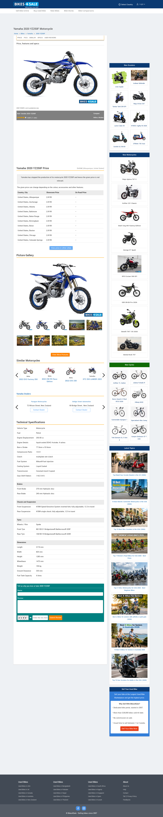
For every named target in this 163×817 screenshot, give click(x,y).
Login (141, 4)
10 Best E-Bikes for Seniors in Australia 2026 (129, 650)
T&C (124, 796)
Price (19, 37)
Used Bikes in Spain (94, 796)
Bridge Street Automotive (81, 402)
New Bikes (54, 10)
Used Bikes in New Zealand (27, 800)
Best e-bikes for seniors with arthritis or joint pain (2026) (129, 618)
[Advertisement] (81, 20)
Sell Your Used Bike (129, 689)
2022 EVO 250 (71, 381)
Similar (32, 37)
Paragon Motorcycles (39, 402)
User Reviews (50, 37)
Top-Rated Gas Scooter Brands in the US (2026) (129, 475)
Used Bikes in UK (23, 789)
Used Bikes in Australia (25, 796)
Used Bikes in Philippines (61, 796)
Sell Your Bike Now (129, 728)
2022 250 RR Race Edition (49, 380)
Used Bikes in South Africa (96, 786)
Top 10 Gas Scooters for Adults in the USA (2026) (129, 680)
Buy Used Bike (40, 10)
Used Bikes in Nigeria (95, 789)
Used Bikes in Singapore (96, 793)
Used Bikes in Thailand (60, 800)
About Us (126, 786)
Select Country (127, 4)
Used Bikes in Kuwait (95, 800)
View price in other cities (61, 248)
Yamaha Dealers (23, 393)
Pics (25, 37)
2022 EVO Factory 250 (28, 379)
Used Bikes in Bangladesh (61, 786)
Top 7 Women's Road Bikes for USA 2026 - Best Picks (129, 557)
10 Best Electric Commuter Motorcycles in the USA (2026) (129, 503)
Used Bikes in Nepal (59, 793)
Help (124, 789)
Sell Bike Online (22, 10)
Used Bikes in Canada (25, 793)
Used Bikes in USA (24, 786)
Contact (125, 793)
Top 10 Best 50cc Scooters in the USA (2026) (129, 529)
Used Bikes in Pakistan (60, 789)
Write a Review (98, 118)
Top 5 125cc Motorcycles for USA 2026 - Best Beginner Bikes (129, 589)
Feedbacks (126, 800)
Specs (40, 37)
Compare (96, 113)
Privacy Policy (132, 796)
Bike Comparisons (86, 10)
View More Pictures (60, 354)
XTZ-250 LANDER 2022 (92, 379)
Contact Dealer (39, 410)
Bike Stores (69, 10)
